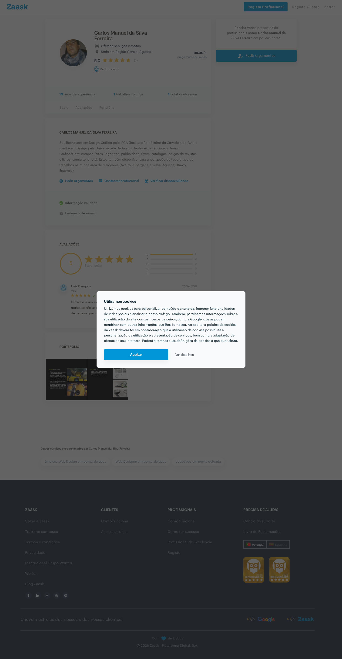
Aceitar (136, 354)
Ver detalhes (184, 354)
